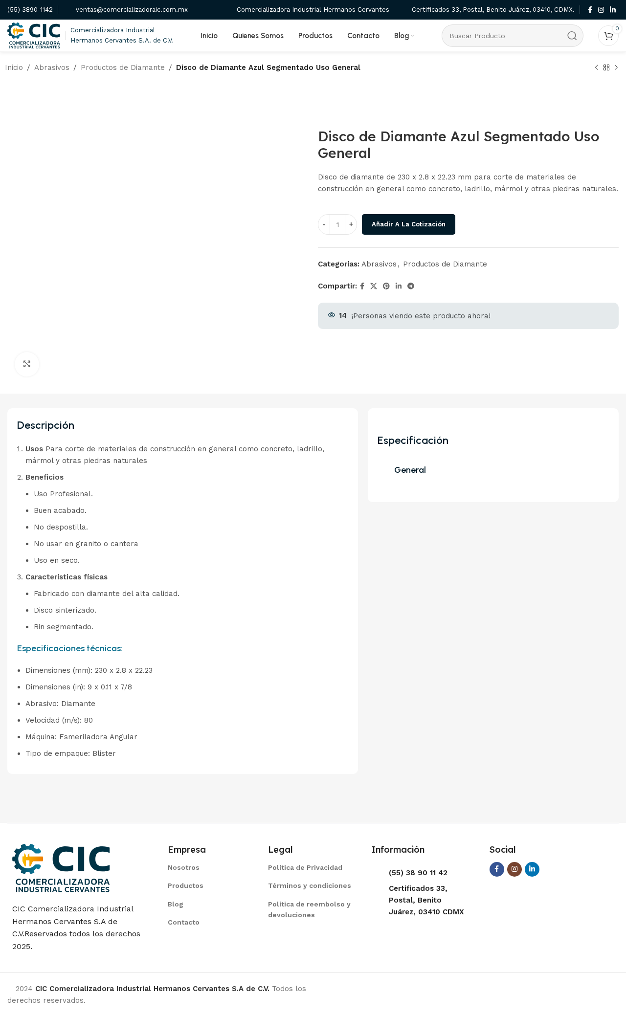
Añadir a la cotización (409, 224)
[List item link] (205, 867)
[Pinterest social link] (386, 286)
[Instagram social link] (601, 10)
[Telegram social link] (410, 286)
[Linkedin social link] (613, 10)
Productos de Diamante (123, 67)
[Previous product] (597, 68)
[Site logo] (33, 34)
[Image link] (61, 867)
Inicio (14, 67)
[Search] (572, 35)
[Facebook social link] (590, 10)
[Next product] (616, 68)
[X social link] (373, 286)
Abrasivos (51, 67)
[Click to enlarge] (27, 364)
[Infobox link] (30, 10)
